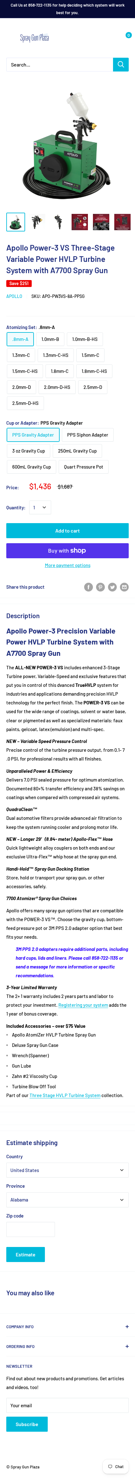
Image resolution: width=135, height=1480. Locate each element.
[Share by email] (124, 586)
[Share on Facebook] (88, 586)
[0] (123, 38)
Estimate (25, 1254)
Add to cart (67, 530)
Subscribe (27, 1424)
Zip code (15, 1215)
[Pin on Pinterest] (100, 586)
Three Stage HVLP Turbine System (65, 1095)
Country (14, 1156)
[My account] (111, 37)
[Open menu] (9, 38)
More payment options (67, 565)
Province (15, 1186)
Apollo (14, 296)
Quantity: (15, 507)
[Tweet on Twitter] (112, 586)
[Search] (121, 65)
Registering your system (83, 1005)
